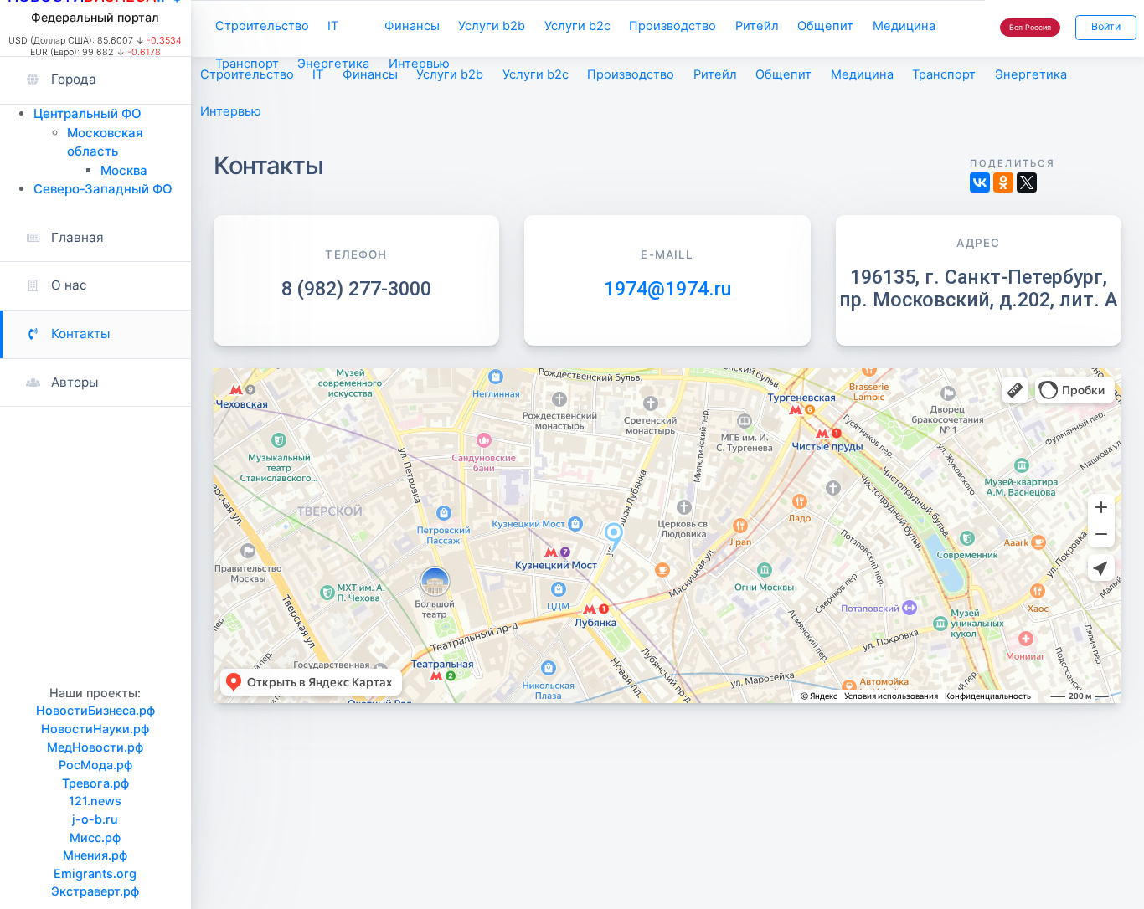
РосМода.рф (95, 765)
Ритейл (757, 25)
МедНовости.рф (95, 747)
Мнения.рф (95, 855)
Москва (123, 170)
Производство (672, 25)
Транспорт (247, 63)
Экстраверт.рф (95, 891)
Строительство (262, 25)
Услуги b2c (577, 25)
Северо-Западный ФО (103, 189)
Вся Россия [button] (1030, 27)
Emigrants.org (95, 873)
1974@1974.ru (667, 288)
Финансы (412, 25)
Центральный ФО (87, 113)
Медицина (904, 25)
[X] (1027, 182)
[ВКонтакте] (980, 182)
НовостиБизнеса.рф (95, 710)
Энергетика (333, 63)
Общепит (825, 25)
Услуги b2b (491, 25)
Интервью (419, 63)
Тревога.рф (95, 783)
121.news (95, 800)
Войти (1106, 26)
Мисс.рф (95, 837)
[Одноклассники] (1003, 182)
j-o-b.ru (95, 819)
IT (332, 25)
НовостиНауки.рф (95, 729)
